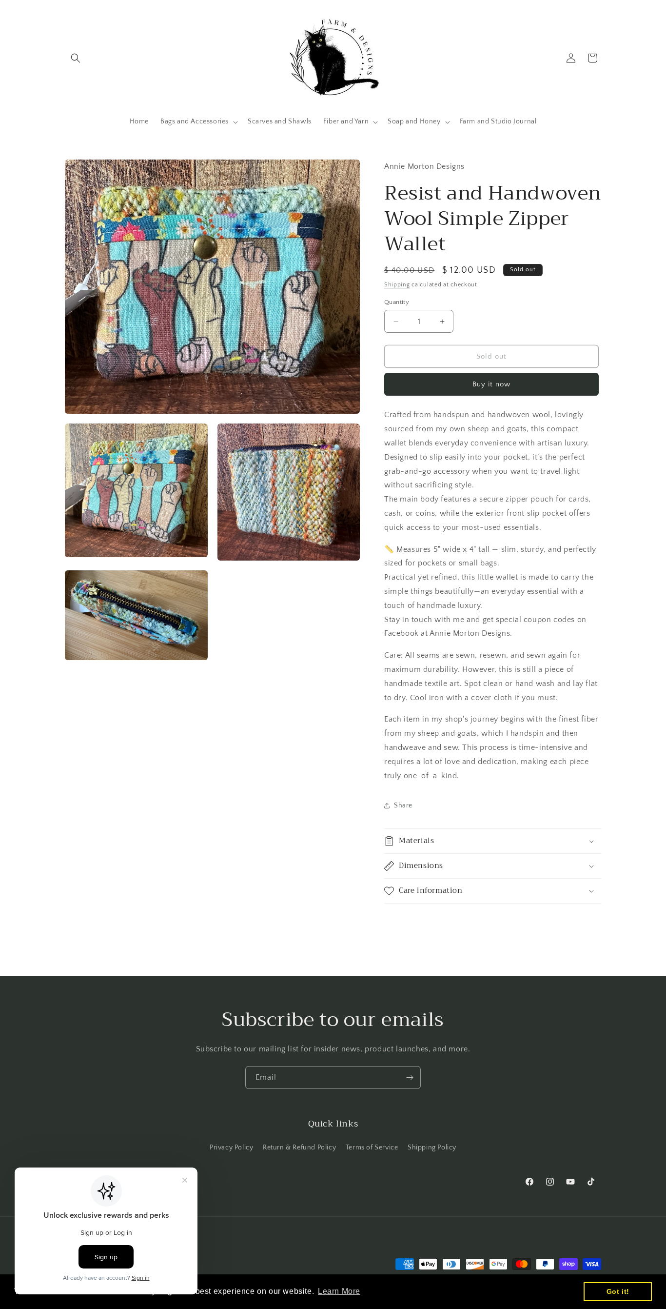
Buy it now (491, 384)
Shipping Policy (432, 1147)
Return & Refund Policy (299, 1147)
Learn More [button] (339, 1291)
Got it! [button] (618, 1291)
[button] (75, 58)
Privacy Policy (231, 1147)
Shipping (397, 285)
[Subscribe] (409, 1077)
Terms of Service (372, 1147)
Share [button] (403, 805)
